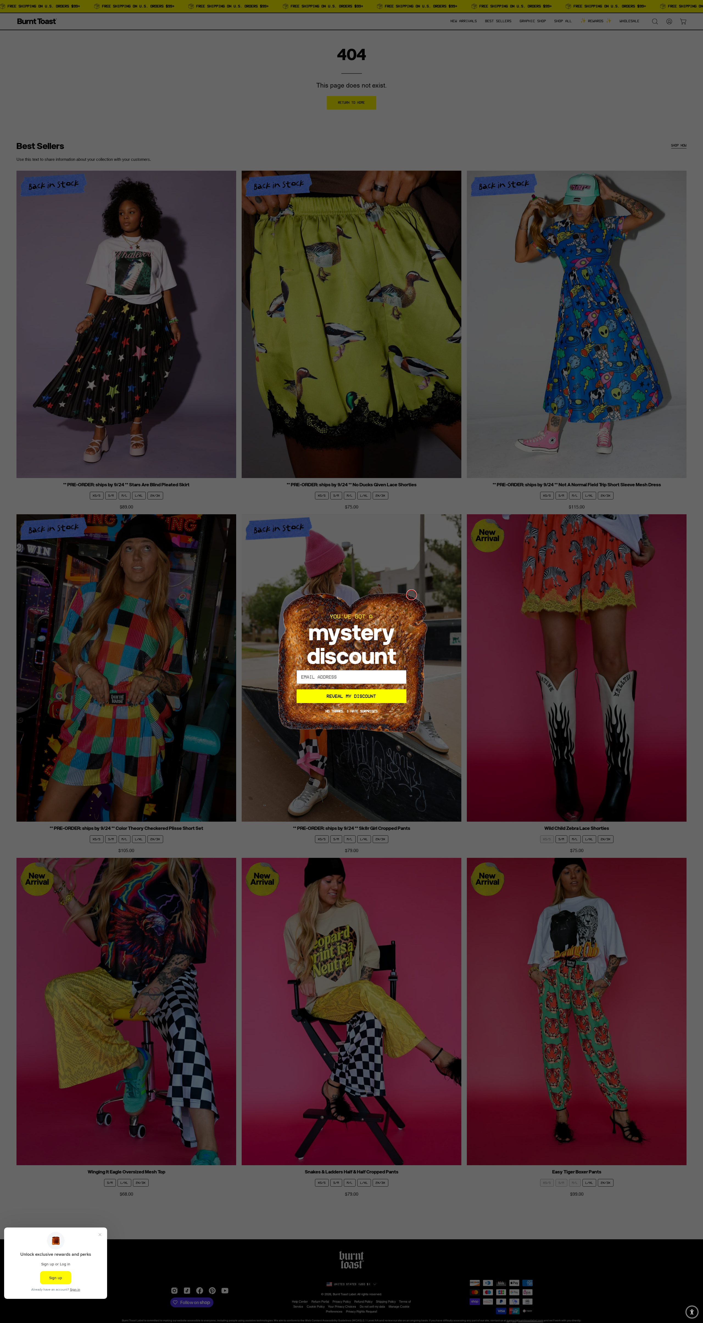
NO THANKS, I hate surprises (352, 711)
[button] (692, 1312)
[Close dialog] (411, 595)
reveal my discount (351, 696)
